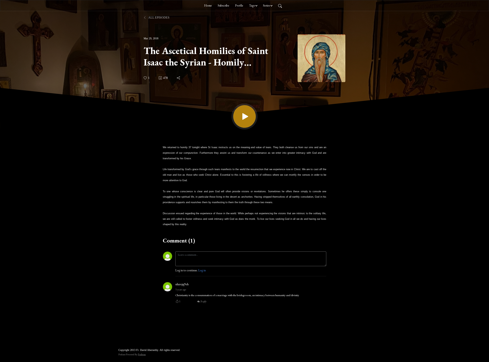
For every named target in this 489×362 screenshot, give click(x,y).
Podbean (142, 354)
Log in (202, 270)
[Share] (178, 78)
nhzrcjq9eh (182, 284)
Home (208, 5)
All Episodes (158, 17)
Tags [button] (252, 5)
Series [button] (266, 5)
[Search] (280, 5)
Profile (239, 5)
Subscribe (223, 5)
